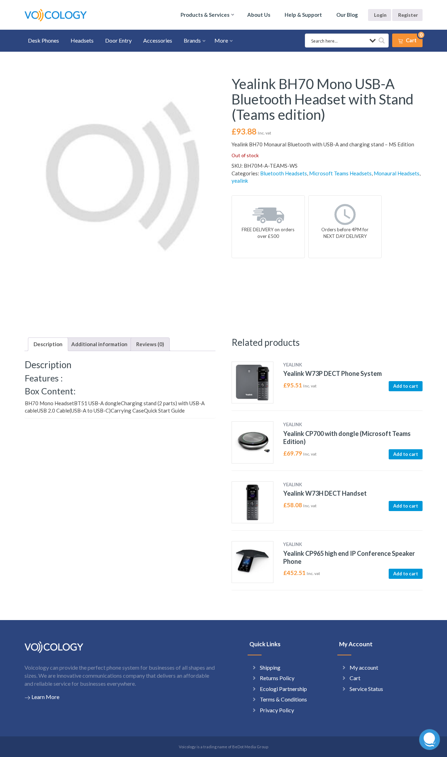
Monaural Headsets (396, 173)
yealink (240, 180)
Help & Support (303, 15)
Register (408, 15)
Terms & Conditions (283, 699)
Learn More (45, 696)
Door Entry (118, 40)
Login (380, 15)
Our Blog (347, 15)
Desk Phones (43, 40)
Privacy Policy (277, 710)
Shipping (270, 667)
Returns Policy (277, 678)
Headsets (82, 40)
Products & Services (205, 15)
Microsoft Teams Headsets (340, 173)
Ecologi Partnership (283, 688)
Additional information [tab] (99, 344)
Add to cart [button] (405, 386)
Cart (355, 678)
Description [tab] (48, 344)
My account (364, 667)
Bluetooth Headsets (283, 173)
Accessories (157, 40)
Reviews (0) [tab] (150, 344)
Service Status (366, 688)
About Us (258, 15)
